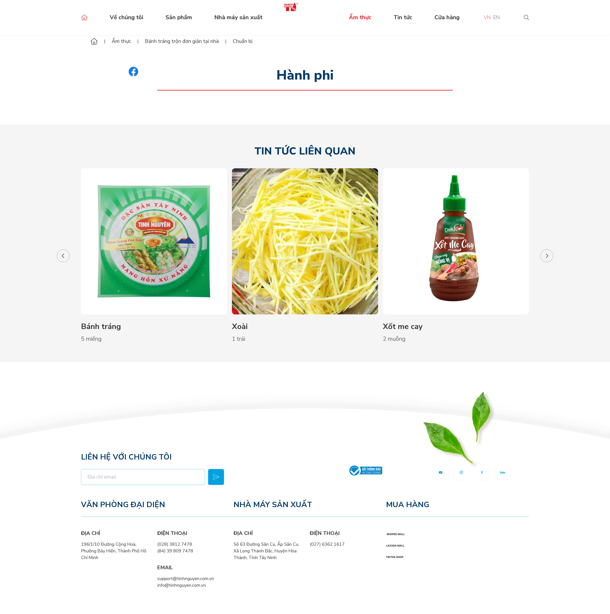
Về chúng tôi (126, 17)
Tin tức (403, 17)
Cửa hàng (447, 17)
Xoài (240, 326)
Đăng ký (216, 477)
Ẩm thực (360, 17)
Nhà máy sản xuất (238, 17)
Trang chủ (84, 17)
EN (496, 17)
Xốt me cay (403, 326)
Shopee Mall (396, 534)
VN (487, 17)
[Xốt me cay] (456, 241)
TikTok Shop (394, 557)
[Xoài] (305, 241)
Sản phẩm (179, 17)
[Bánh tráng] (154, 241)
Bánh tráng (101, 326)
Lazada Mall (395, 545)
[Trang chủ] (94, 41)
